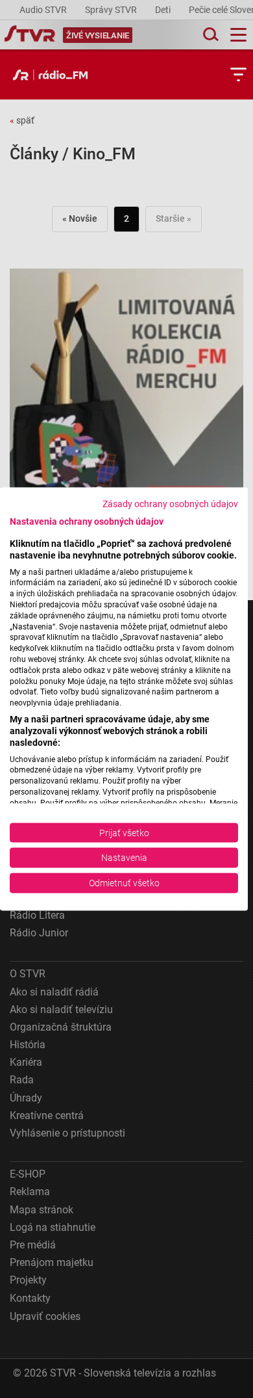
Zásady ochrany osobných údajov (170, 504)
